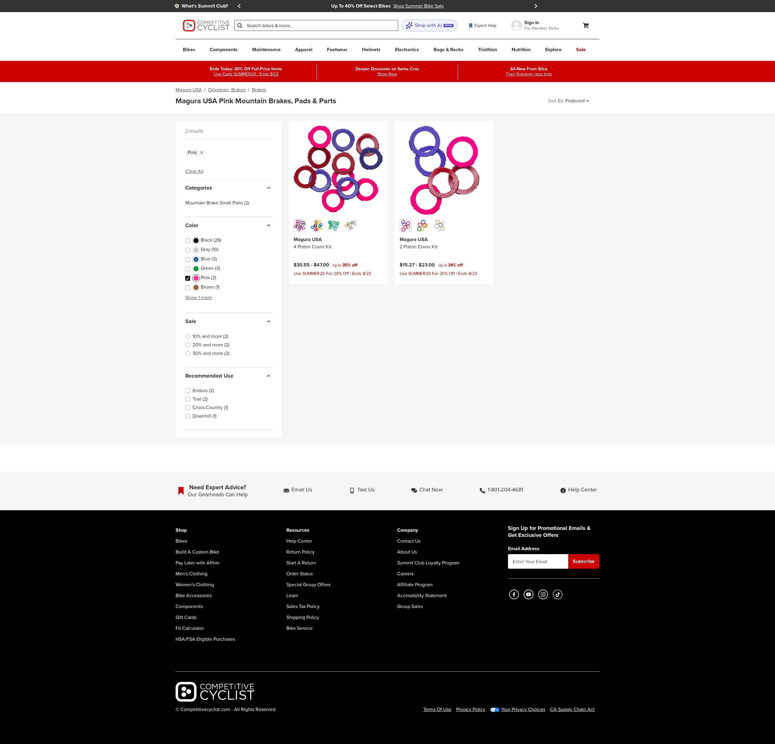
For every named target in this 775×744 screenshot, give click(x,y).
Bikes (181, 541)
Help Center (299, 541)
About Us (407, 552)
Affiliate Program (415, 585)
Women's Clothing (195, 585)
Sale (190, 321)
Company (407, 530)
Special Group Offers (308, 585)
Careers (405, 574)
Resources (297, 530)
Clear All (194, 171)
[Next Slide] (536, 6)
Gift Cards (186, 617)
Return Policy (300, 552)
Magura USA (189, 90)
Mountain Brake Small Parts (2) (217, 203)
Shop (181, 530)
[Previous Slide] (239, 6)
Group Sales (410, 606)
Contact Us (408, 541)
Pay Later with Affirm (197, 563)
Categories (198, 188)
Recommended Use (209, 376)
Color (191, 225)
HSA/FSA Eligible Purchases (205, 639)
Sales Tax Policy (303, 606)
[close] (202, 153)
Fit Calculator (190, 628)
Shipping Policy (302, 617)
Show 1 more (198, 297)
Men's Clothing (191, 574)
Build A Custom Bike (197, 552)
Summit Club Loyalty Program (428, 563)
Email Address (523, 549)
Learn (292, 596)
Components (189, 606)
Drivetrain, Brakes (227, 90)
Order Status (299, 574)
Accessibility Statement (422, 596)
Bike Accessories (194, 596)
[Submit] (239, 25)
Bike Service (299, 628)
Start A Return (301, 563)
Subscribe (584, 561)
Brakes (259, 90)
